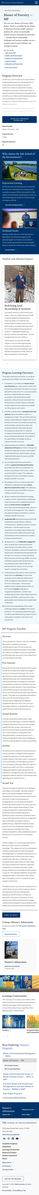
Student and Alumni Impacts (13, 56)
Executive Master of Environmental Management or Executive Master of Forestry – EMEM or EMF (18, 1086)
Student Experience (9, 1155)
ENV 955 (10, 873)
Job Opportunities (7, 1169)
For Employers (6, 1166)
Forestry (5, 1030)
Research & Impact (9, 1152)
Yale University (20, 1184)
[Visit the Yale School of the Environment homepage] (13, 3)
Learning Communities (10, 1149)
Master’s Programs (12, 10)
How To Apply (11, 915)
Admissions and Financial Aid (14, 64)
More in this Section (11, 67)
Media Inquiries (7, 1162)
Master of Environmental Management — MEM (19, 1054)
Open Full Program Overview (19, 119)
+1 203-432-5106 (9, 969)
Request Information (11, 934)
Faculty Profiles (9, 250)
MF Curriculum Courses (11, 1065)
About (4, 1158)
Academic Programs (9, 1143)
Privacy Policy (6, 1190)
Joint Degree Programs (12, 1093)
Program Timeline (10, 61)
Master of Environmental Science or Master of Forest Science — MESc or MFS (18, 1077)
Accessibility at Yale (19, 1190)
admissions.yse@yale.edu (12, 966)
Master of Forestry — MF (13, 1060)
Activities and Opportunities (14, 205)
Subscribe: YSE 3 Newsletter (13, 1179)
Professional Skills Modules (14, 1098)
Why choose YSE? (10, 53)
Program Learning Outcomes (14, 58)
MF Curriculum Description (12, 1069)
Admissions (6, 1146)
